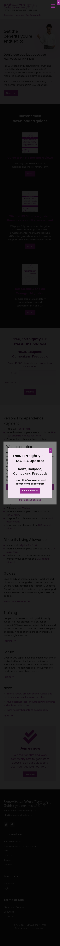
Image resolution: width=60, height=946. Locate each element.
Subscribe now (30, 490)
